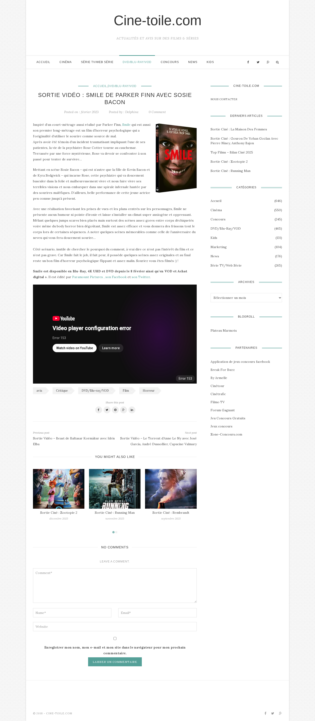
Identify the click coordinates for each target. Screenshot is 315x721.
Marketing (219, 247)
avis (39, 391)
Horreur (149, 391)
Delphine (132, 112)
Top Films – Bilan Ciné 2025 (232, 152)
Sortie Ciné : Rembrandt (170, 513)
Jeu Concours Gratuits (228, 418)
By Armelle (219, 378)
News (192, 62)
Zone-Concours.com (226, 434)
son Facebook (116, 277)
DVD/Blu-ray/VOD (137, 62)
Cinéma (65, 62)
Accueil (43, 62)
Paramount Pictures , (88, 277)
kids (210, 62)
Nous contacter (224, 99)
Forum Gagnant (223, 410)
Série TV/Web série (97, 62)
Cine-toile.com (158, 20)
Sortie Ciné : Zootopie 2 (58, 513)
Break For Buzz (223, 370)
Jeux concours (221, 426)
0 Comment (157, 112)
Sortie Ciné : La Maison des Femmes (239, 129)
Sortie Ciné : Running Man (115, 513)
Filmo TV (218, 402)
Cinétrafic (218, 394)
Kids (214, 238)
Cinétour (217, 386)
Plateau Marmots (224, 330)
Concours (170, 62)
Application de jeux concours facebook (240, 362)
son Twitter (141, 277)
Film (126, 391)
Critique (62, 391)
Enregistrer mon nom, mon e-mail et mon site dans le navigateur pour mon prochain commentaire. (115, 650)
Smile (126, 125)
